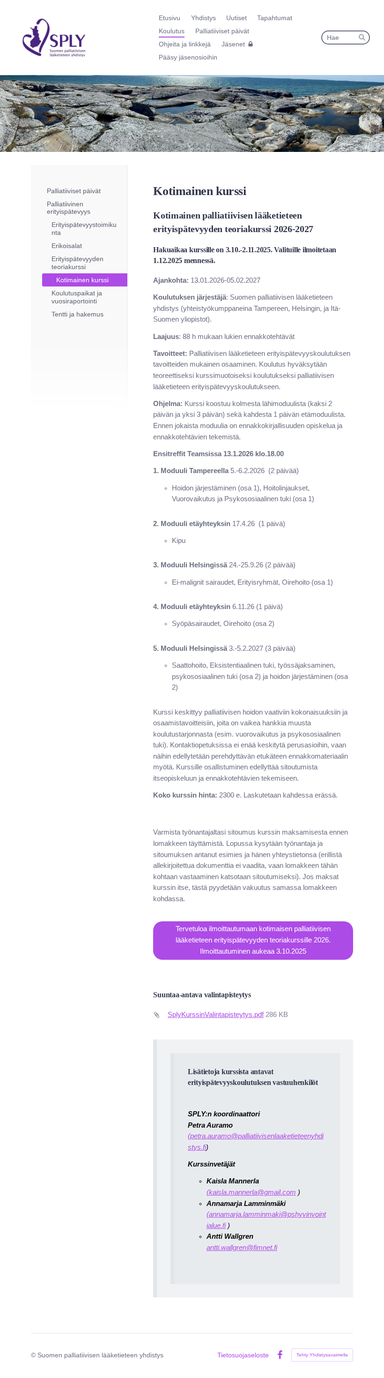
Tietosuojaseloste (243, 1355)
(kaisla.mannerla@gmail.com (251, 1192)
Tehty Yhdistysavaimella (322, 1354)
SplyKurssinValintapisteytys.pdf (216, 1014)
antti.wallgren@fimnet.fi (242, 1247)
